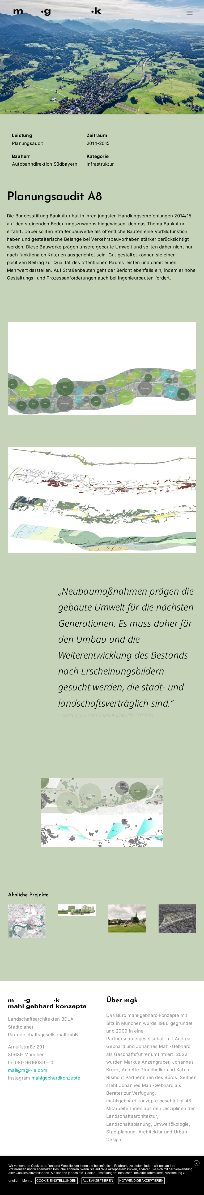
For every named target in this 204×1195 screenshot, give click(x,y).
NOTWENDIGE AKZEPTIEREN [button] (141, 1181)
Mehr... (27, 1181)
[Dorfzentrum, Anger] (127, 918)
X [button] (197, 1163)
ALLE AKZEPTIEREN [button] (98, 1181)
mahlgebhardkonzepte (56, 1078)
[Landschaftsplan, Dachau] (77, 910)
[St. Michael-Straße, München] (177, 919)
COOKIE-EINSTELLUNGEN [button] (56, 1181)
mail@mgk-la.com (27, 1070)
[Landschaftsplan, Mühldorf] (26, 921)
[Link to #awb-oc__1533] (189, 13)
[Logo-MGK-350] (57, 7)
